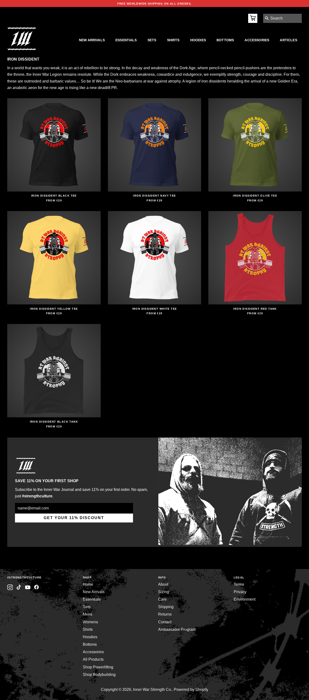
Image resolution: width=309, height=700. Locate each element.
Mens (87, 614)
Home (88, 584)
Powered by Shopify (191, 689)
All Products (93, 659)
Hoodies (198, 40)
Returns (165, 614)
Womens (90, 622)
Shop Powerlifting (98, 667)
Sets (151, 40)
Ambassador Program (177, 629)
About (163, 584)
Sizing (163, 592)
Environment (244, 599)
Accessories (257, 40)
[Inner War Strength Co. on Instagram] (10, 587)
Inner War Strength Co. (152, 689)
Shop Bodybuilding (99, 675)
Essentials (126, 40)
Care (162, 599)
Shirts (173, 40)
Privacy (240, 592)
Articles (288, 40)
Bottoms (225, 40)
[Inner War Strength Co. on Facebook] (27, 587)
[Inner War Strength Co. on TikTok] (19, 587)
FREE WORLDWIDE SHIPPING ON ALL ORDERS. (154, 3)
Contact (164, 622)
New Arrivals (92, 40)
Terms (239, 584)
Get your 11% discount (74, 518)
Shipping (166, 607)
